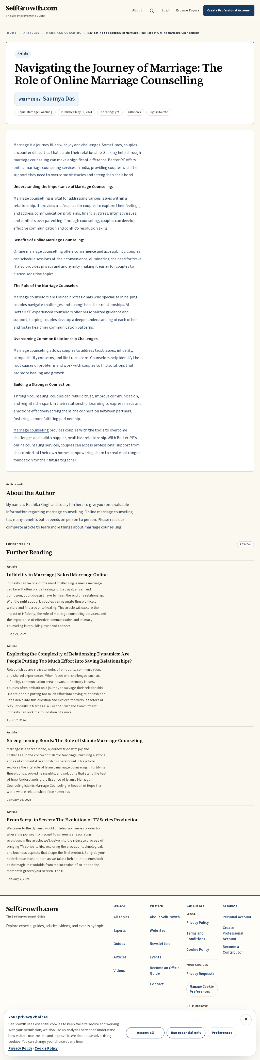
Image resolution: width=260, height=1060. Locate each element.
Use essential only (186, 1032)
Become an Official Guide (165, 970)
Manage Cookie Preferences (202, 989)
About (137, 10)
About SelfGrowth (165, 917)
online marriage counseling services (44, 167)
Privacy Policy (197, 922)
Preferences (222, 1032)
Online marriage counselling (38, 251)
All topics (121, 917)
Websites (157, 930)
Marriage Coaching (64, 33)
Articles (31, 33)
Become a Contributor (233, 949)
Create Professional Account (233, 933)
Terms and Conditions (195, 936)
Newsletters (160, 943)
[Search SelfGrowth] (151, 10)
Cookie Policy (197, 949)
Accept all (145, 1032)
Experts (119, 930)
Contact (157, 984)
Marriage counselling (31, 198)
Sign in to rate (159, 112)
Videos (119, 970)
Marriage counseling (31, 430)
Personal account (237, 917)
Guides (119, 943)
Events (155, 957)
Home (12, 33)
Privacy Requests (200, 973)
